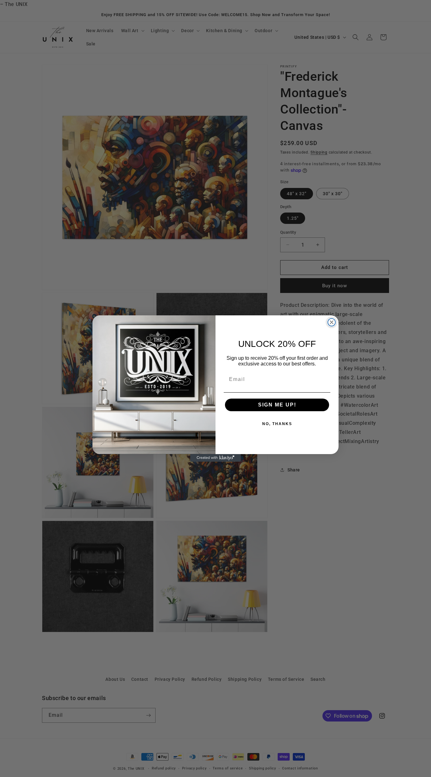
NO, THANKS (277, 424)
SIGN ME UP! (277, 404)
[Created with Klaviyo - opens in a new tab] (215, 458)
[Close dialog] (331, 322)
